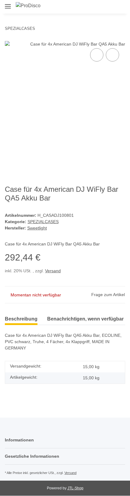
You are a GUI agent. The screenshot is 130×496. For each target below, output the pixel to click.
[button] (101, 7)
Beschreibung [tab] (21, 318)
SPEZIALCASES (43, 221)
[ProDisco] (28, 5)
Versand (53, 270)
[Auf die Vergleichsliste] (96, 55)
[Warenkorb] (120, 7)
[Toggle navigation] (8, 4)
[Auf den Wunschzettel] (112, 55)
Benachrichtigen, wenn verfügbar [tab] (85, 318)
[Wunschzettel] (110, 7)
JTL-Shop (75, 488)
